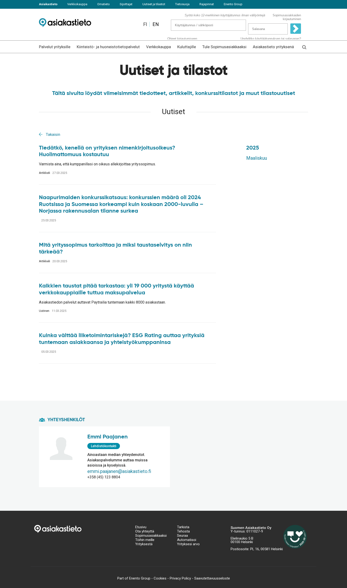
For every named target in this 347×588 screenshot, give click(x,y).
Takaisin (52, 134)
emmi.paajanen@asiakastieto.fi (119, 471)
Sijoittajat (126, 4)
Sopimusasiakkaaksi (151, 535)
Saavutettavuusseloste (212, 578)
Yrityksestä (143, 544)
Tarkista (183, 527)
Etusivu (140, 527)
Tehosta (183, 531)
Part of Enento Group (133, 578)
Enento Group (233, 4)
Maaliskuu (256, 158)
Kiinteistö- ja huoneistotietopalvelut (108, 46)
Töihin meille (144, 540)
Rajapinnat (206, 4)
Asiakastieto (48, 4)
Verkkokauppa (77, 4)
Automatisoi (186, 540)
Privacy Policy (180, 578)
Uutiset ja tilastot (153, 4)
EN (155, 24)
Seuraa (182, 535)
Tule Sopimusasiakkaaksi (224, 46)
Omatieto (103, 4)
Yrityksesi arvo (188, 544)
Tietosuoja (182, 4)
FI (145, 24)
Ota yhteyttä (144, 531)
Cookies (160, 578)
